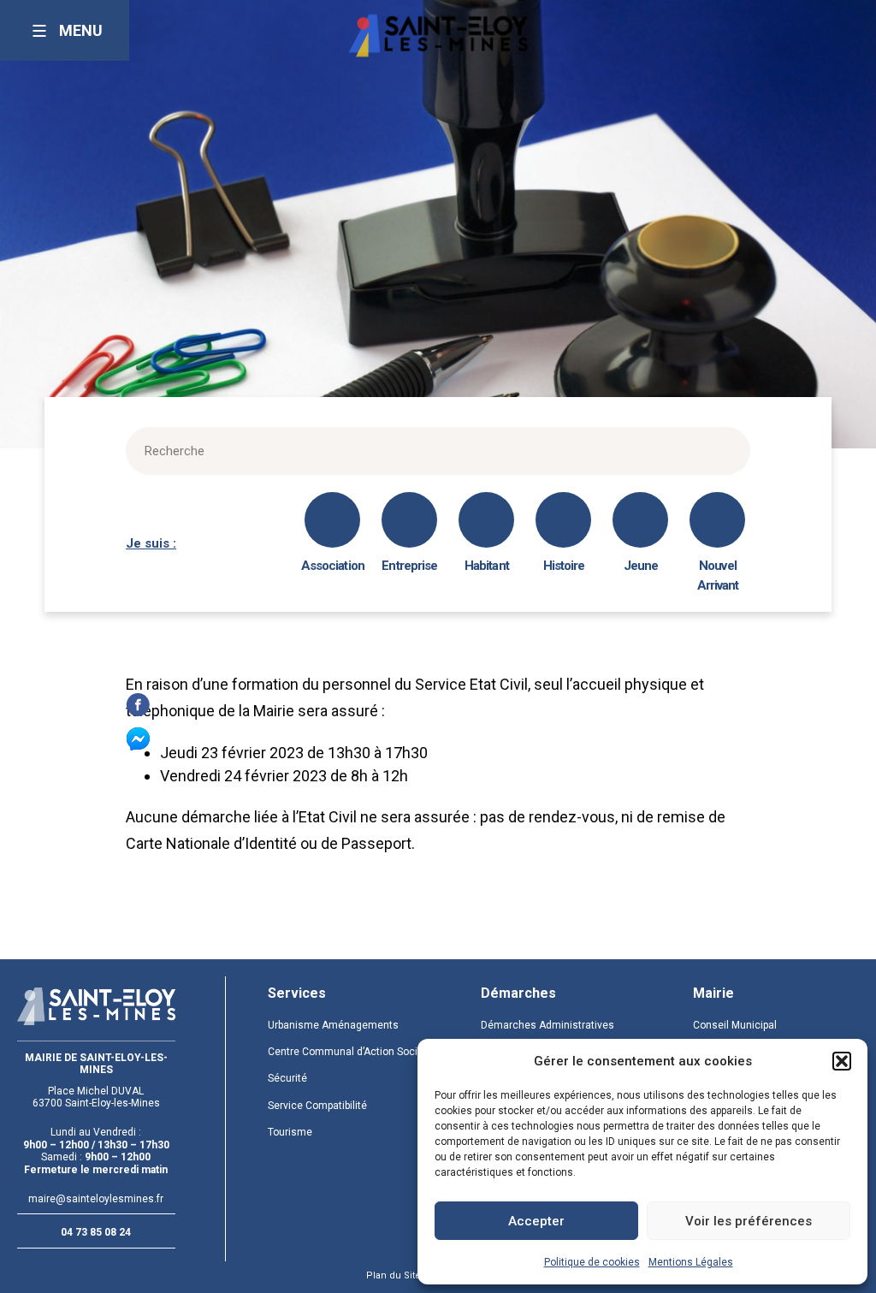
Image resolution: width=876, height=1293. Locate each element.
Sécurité (287, 1078)
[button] (841, 1061)
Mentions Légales (690, 1262)
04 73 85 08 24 (96, 1232)
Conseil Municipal (735, 1025)
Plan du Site (393, 1275)
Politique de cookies (592, 1262)
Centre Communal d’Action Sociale (350, 1052)
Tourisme (290, 1132)
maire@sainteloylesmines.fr (95, 1199)
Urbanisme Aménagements (333, 1025)
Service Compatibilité (317, 1106)
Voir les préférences (748, 1221)
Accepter (536, 1221)
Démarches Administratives (547, 1025)
